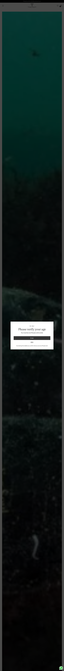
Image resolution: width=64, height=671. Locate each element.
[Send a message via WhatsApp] (61, 668)
